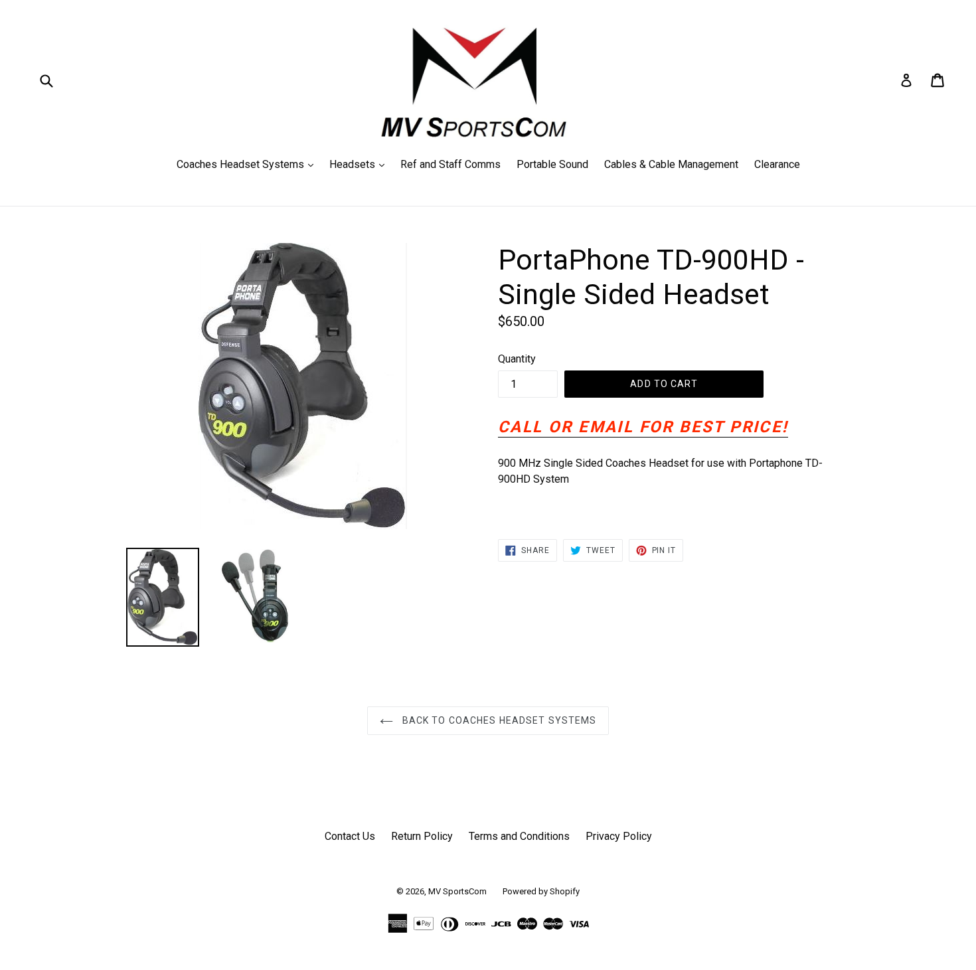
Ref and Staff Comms (450, 164)
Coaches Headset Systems (248, 164)
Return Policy (422, 836)
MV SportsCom (457, 891)
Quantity (517, 359)
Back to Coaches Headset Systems (498, 720)
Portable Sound (552, 164)
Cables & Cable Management (671, 164)
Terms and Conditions (519, 836)
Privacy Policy (619, 836)
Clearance (777, 164)
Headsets (360, 164)
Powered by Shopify (541, 891)
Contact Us (350, 836)
